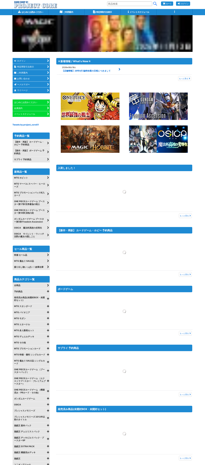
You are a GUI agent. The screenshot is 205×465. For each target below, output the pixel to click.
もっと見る (183, 78)
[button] (175, 12)
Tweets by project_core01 (25, 124)
